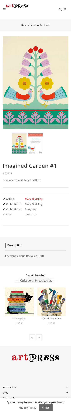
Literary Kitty (19, 318)
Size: (9, 214)
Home (24, 25)
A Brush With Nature (52, 318)
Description (14, 245)
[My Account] (65, 9)
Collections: (13, 204)
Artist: (10, 199)
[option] (19, 143)
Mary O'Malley (34, 199)
